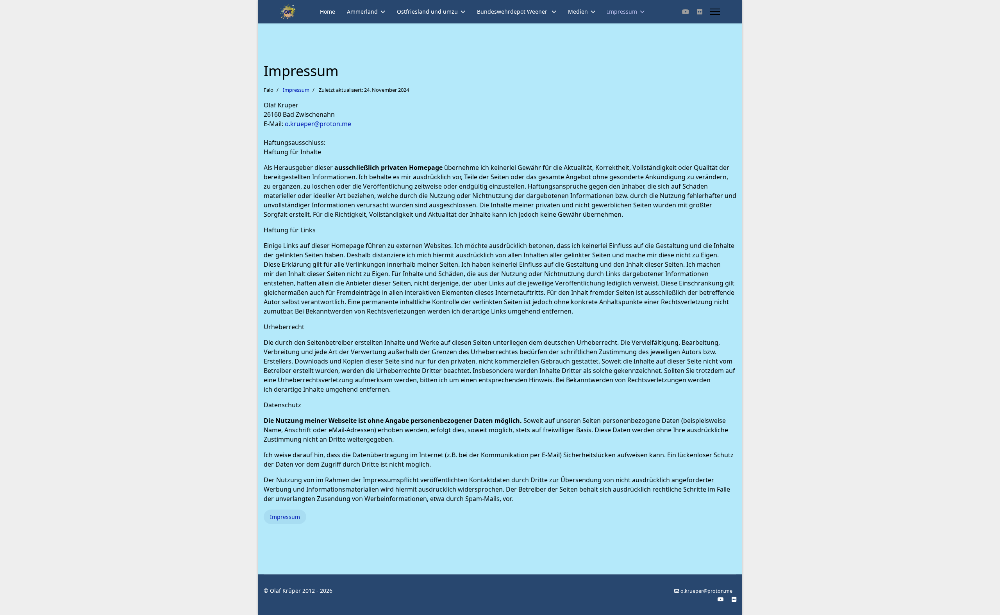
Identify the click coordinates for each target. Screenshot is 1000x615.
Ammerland (362, 11)
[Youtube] (685, 11)
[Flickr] (699, 11)
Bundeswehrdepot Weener (513, 11)
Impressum (622, 11)
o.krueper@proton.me (318, 123)
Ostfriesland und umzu (427, 11)
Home (327, 11)
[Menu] (715, 11)
